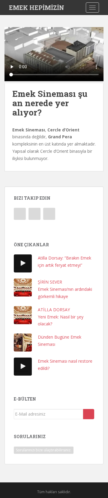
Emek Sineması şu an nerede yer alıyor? (49, 103)
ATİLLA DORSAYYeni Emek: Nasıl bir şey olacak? (60, 317)
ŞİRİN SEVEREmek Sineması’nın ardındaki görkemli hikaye (65, 289)
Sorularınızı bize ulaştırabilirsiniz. (43, 450)
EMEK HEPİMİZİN (36, 7)
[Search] (88, 414)
